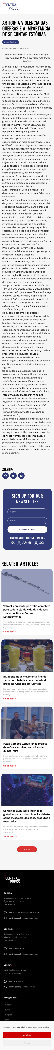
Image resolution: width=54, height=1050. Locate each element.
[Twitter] (24, 543)
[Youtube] (36, 543)
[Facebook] (13, 543)
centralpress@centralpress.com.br (23, 918)
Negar (27, 1043)
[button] (5, 475)
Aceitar (27, 1035)
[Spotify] (41, 543)
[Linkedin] (30, 543)
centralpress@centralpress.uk (22, 987)
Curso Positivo (10, 42)
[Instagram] (19, 543)
